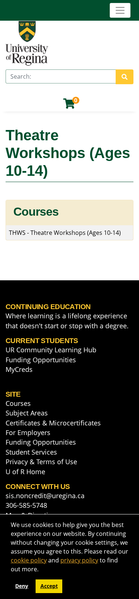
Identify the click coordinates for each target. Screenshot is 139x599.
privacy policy (79, 560)
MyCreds (19, 369)
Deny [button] (21, 585)
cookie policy (29, 560)
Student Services (31, 452)
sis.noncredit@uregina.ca (45, 495)
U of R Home (25, 471)
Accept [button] (49, 585)
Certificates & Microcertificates (53, 422)
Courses (18, 403)
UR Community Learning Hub (51, 349)
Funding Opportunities (41, 359)
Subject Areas (27, 412)
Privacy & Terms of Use (41, 461)
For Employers (28, 432)
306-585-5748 (26, 505)
